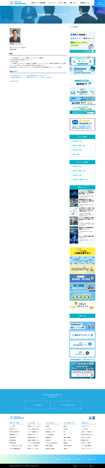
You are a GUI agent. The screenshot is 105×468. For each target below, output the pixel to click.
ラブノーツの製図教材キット (33, 431)
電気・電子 (66, 429)
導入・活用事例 (37, 405)
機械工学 (65, 426)
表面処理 (65, 448)
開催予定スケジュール (14, 429)
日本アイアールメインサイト (87, 448)
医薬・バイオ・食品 (67, 440)
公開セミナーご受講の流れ (87, 431)
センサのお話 (48, 429)
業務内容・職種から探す (79, 145)
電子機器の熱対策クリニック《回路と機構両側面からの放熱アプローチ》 (29, 75)
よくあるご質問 (85, 429)
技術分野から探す (77, 141)
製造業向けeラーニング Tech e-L (34, 426)
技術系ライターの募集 (86, 443)
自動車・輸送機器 (67, 437)
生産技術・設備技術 (67, 445)
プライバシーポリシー (83, 465)
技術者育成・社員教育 (50, 448)
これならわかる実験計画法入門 (52, 443)
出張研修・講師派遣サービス (15, 431)
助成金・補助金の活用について (88, 434)
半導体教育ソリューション (33, 434)
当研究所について (84, 2)
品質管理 (47, 426)
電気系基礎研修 (13, 437)
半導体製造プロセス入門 (50, 431)
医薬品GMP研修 (13, 443)
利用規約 (75, 465)
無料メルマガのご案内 (86, 437)
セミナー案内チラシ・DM (90, 459)
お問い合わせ (77, 459)
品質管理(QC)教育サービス (33, 437)
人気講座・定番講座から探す (80, 179)
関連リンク (92, 465)
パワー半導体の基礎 (49, 434)
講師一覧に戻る (15, 81)
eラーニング (52, 2)
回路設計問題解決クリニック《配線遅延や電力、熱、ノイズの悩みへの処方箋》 (31, 77)
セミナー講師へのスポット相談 (16, 445)
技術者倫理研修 (13, 440)
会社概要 (58, 459)
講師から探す (76, 154)
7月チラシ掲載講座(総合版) (15, 448)
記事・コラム (73, 2)
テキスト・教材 (62, 2)
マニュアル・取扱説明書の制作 (34, 443)
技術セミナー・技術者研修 (38, 2)
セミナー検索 (12, 426)
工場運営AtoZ (48, 440)
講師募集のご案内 (85, 440)
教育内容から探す (77, 149)
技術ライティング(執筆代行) (33, 445)
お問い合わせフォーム (86, 426)
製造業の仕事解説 (49, 445)
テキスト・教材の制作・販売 (33, 429)
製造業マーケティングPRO (33, 448)
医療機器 (65, 443)
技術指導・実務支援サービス (33, 440)
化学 (64, 431)
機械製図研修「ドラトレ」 (15, 434)
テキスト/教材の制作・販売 (68, 405)
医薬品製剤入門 (49, 437)
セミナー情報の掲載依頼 (86, 445)
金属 (64, 434)
